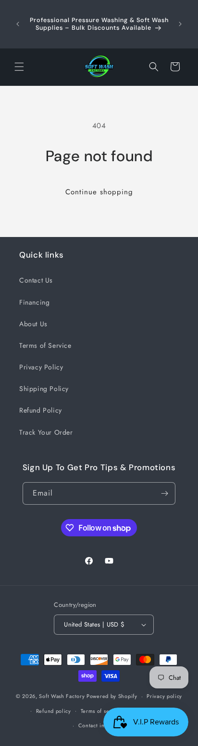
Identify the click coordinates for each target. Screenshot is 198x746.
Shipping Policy (44, 388)
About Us (33, 324)
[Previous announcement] (17, 24)
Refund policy (53, 711)
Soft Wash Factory (62, 696)
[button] (19, 66)
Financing (34, 302)
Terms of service (101, 711)
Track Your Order (46, 432)
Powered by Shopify (112, 696)
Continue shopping (99, 192)
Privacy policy (164, 696)
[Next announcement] (180, 24)
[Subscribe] (164, 493)
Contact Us (36, 280)
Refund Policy (40, 410)
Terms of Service (45, 345)
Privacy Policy (41, 367)
